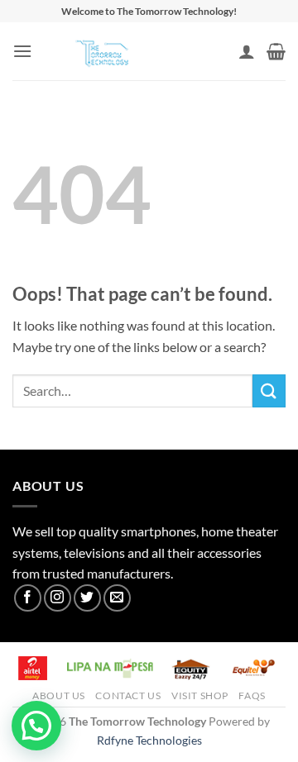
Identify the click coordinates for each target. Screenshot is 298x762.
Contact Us (128, 695)
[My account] (246, 51)
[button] (22, 51)
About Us (58, 695)
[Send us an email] (117, 598)
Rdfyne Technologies (149, 740)
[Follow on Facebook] (27, 598)
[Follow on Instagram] (57, 598)
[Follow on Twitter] (87, 598)
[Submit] (269, 390)
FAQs (251, 695)
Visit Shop (199, 695)
